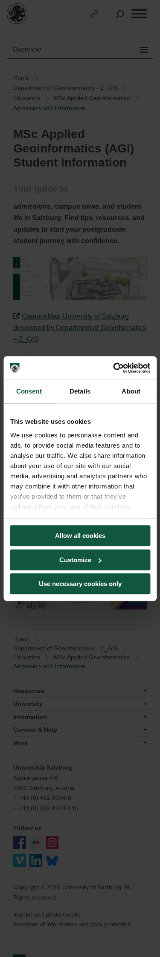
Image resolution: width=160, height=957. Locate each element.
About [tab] (131, 391)
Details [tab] (80, 391)
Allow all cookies (80, 535)
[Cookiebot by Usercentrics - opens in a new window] (114, 368)
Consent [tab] (29, 391)
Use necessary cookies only (80, 583)
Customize (75, 559)
